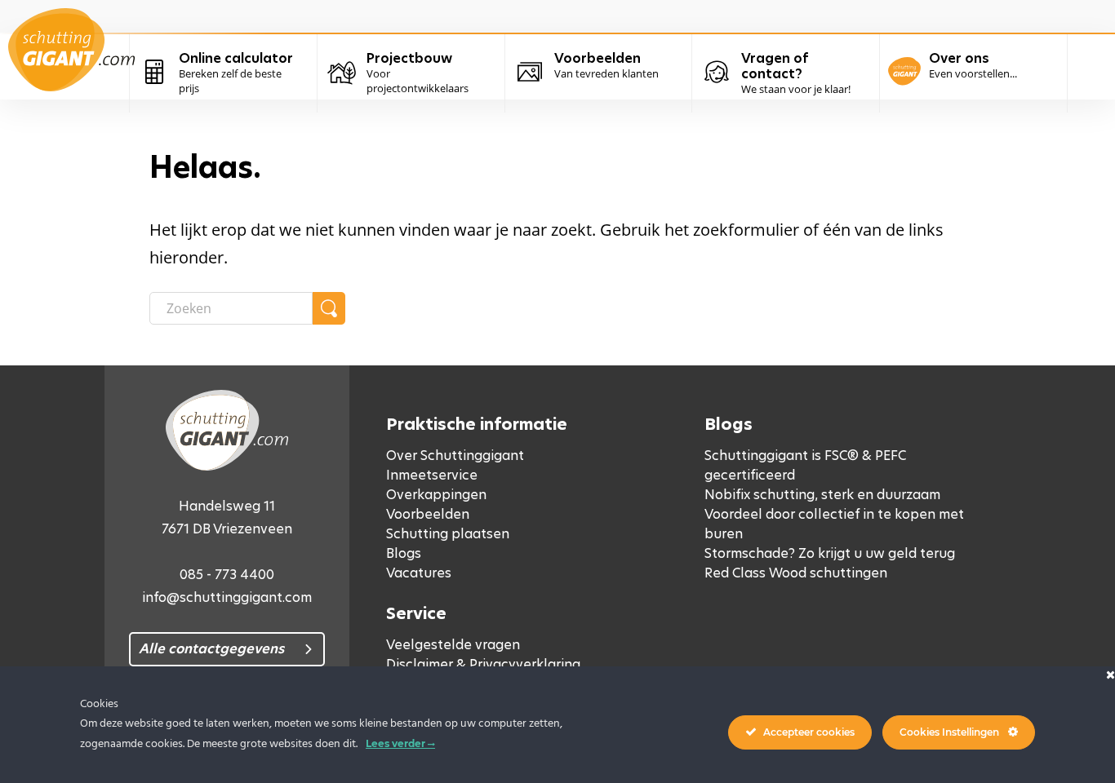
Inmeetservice (432, 475)
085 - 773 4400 (227, 574)
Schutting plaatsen (447, 533)
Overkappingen (436, 494)
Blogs (403, 553)
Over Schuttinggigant (455, 455)
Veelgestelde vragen (453, 644)
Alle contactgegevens (211, 648)
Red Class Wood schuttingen (795, 573)
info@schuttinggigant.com (227, 597)
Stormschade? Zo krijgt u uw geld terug (829, 553)
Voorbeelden (427, 514)
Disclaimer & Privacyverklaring (483, 664)
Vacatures (418, 573)
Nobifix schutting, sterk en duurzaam (822, 494)
